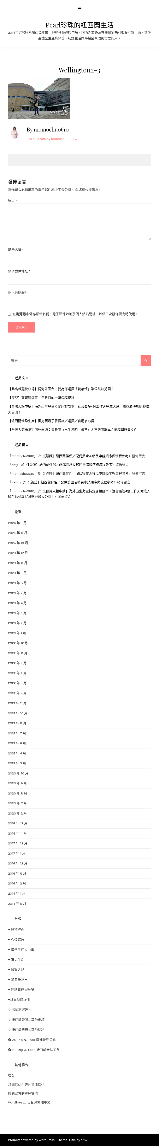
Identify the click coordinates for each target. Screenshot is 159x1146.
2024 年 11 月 (17, 533)
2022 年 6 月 (17, 673)
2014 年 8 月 (17, 904)
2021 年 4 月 (17, 753)
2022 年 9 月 (17, 663)
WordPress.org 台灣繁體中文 (29, 1102)
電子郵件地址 (19, 271)
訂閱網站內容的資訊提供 (26, 1085)
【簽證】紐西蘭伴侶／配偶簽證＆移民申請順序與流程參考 (86, 456)
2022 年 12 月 (18, 643)
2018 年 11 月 (17, 833)
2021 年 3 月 (17, 763)
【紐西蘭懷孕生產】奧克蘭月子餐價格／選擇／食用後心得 (51, 421)
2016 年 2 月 (17, 883)
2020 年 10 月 (18, 773)
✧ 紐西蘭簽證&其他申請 (26, 1020)
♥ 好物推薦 (16, 930)
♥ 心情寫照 (16, 940)
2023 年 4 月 (17, 603)
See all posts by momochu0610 (52, 139)
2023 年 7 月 (17, 593)
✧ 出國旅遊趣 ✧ (20, 1010)
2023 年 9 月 (17, 573)
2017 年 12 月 (17, 843)
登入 (11, 1076)
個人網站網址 (18, 293)
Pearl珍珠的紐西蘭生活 (80, 24)
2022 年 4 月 (17, 693)
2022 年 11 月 (17, 653)
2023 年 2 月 (17, 623)
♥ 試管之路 (16, 970)
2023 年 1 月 (17, 633)
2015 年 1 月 (16, 893)
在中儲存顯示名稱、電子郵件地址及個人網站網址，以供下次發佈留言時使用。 (76, 314)
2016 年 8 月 (17, 873)
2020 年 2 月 (17, 813)
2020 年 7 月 (17, 803)
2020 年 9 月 (17, 783)
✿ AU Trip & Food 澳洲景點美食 (32, 1040)
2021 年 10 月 (18, 713)
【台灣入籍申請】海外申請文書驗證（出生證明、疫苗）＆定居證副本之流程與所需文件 (72, 430)
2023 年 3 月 (17, 613)
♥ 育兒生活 (16, 960)
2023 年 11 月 (17, 563)
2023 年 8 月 (17, 583)
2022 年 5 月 (17, 683)
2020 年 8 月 (17, 793)
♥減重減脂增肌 (19, 1000)
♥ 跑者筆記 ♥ (17, 980)
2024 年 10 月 (18, 543)
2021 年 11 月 (17, 703)
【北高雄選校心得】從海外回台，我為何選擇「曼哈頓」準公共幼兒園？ (61, 389)
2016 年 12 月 (17, 863)
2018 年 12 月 (18, 823)
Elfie (72, 1140)
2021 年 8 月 (17, 723)
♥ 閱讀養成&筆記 (21, 990)
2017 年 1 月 (16, 853)
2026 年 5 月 (17, 523)
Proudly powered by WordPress (31, 1140)
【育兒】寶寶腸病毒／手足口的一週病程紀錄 (41, 398)
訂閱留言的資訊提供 (23, 1093)
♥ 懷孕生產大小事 (21, 950)
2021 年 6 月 (17, 743)
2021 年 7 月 (17, 733)
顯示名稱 (16, 250)
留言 (12, 201)
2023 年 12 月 (18, 553)
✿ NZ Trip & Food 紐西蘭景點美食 (34, 1050)
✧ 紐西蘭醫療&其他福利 (26, 1030)
